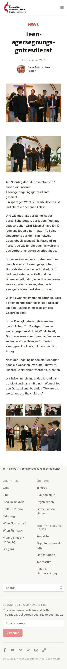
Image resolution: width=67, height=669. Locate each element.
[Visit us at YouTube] (12, 650)
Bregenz (8, 549)
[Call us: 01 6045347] (44, 650)
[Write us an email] (36, 650)
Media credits (53, 659)
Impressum (43, 562)
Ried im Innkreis (13, 502)
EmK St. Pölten (13, 509)
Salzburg (9, 516)
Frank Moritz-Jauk (39, 67)
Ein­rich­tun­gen (45, 555)
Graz (6, 487)
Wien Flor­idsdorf (14, 523)
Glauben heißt (45, 495)
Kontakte (42, 536)
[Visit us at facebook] (4, 650)
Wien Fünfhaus (13, 530)
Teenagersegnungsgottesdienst (40, 468)
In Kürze (41, 487)
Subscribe (12, 633)
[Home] (4, 468)
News (12, 468)
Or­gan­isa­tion (45, 502)
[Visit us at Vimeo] (20, 650)
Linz (5, 495)
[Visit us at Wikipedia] (28, 650)
